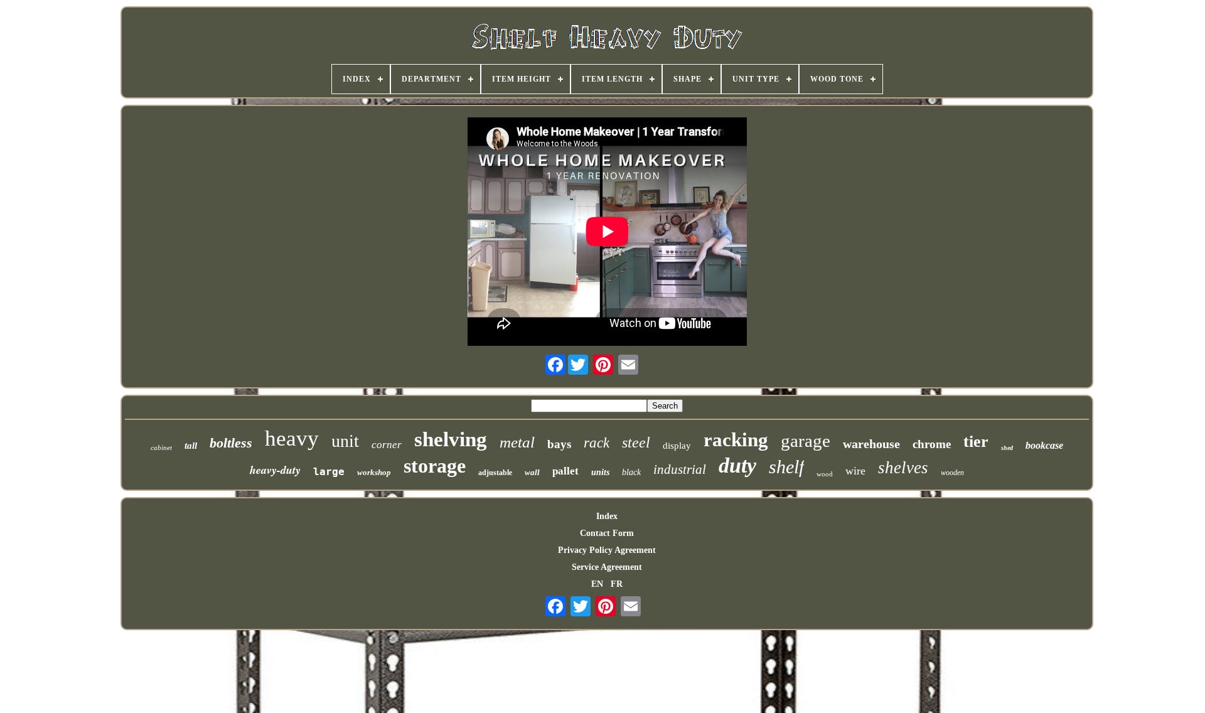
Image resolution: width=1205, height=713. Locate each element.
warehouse (871, 444)
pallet (565, 471)
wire (855, 470)
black (631, 472)
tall (191, 446)
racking (736, 440)
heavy (292, 438)
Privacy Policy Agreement (607, 550)
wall (532, 472)
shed (1007, 447)
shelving (450, 439)
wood (825, 474)
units (600, 472)
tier (975, 441)
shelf (786, 466)
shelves (903, 467)
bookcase (1044, 445)
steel (636, 442)
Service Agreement (607, 567)
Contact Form (607, 533)
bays (559, 444)
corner (387, 445)
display (677, 446)
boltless (231, 443)
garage (805, 441)
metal (517, 442)
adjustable (495, 472)
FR (617, 584)
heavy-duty (275, 470)
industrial (679, 469)
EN (597, 584)
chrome (932, 444)
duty (737, 465)
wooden (952, 472)
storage (435, 465)
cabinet (161, 447)
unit (345, 441)
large (329, 472)
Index (607, 516)
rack (596, 443)
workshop (374, 472)
